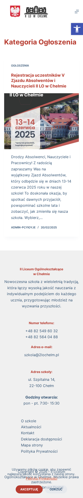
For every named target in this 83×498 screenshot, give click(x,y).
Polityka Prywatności (41, 478)
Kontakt (27, 433)
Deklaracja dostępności (41, 439)
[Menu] (77, 11)
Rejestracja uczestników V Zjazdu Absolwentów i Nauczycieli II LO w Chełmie (38, 80)
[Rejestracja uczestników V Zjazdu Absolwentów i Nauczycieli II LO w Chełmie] (41, 121)
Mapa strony (32, 445)
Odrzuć (56, 489)
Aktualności (31, 427)
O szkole (28, 421)
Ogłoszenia (20, 65)
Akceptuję (29, 489)
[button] (77, 29)
